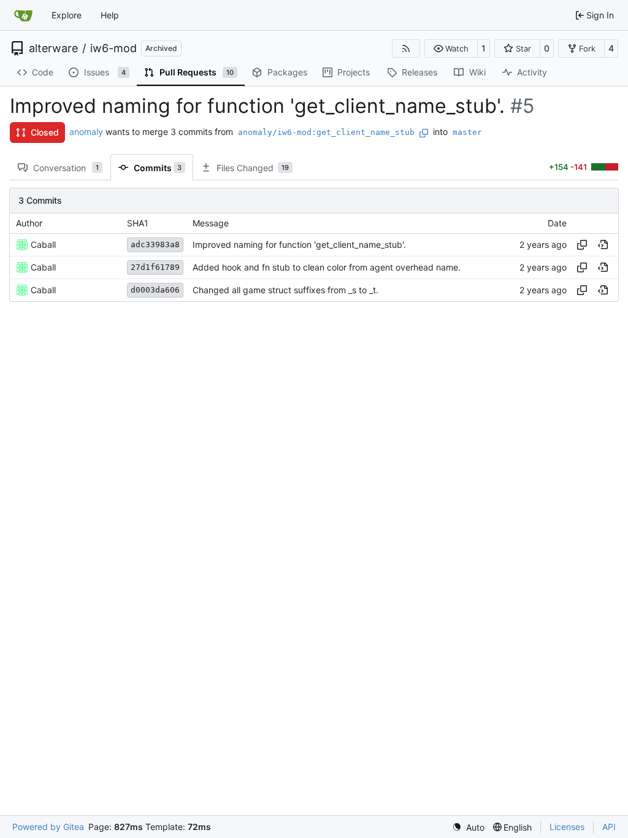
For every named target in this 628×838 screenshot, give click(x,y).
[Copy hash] (582, 245)
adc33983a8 (155, 244)
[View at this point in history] (603, 245)
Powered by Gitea (48, 826)
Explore (67, 15)
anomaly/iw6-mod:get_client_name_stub (326, 132)
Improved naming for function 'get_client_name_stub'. (299, 244)
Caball (43, 244)
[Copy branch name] (423, 133)
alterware (53, 48)
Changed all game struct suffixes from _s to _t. (285, 290)
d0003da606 (155, 289)
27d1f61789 (155, 267)
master (467, 132)
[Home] (23, 15)
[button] (451, 48)
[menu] (468, 827)
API (609, 826)
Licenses (567, 826)
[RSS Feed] (406, 48)
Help (110, 15)
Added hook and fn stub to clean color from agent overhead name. (327, 267)
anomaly (86, 131)
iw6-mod (113, 48)
